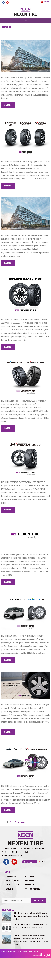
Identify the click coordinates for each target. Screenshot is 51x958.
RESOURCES (29, 881)
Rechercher (39, 900)
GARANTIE (9, 889)
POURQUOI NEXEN (12, 885)
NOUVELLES (29, 876)
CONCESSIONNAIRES (32, 889)
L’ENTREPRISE (11, 876)
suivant (21, 822)
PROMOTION (29, 885)
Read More (9, 106)
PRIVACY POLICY (33, 952)
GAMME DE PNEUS (12, 881)
